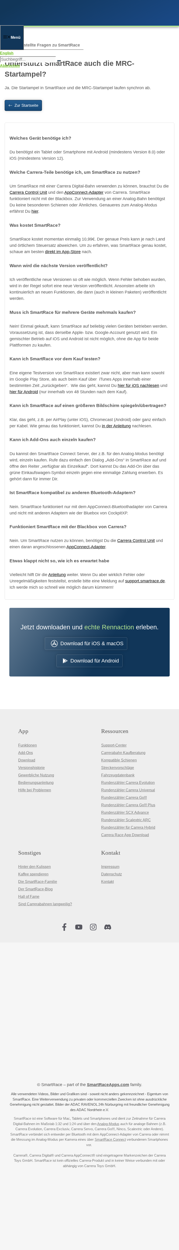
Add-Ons (25, 753)
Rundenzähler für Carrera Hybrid (128, 827)
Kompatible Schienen (119, 760)
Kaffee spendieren (33, 874)
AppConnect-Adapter (83, 192)
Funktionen (27, 745)
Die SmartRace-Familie (37, 882)
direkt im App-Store (63, 251)
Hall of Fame (28, 897)
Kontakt (107, 882)
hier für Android (24, 392)
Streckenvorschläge (117, 768)
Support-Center (114, 745)
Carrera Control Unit (28, 192)
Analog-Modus (108, 1124)
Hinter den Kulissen (34, 867)
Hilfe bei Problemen (34, 790)
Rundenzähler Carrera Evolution (128, 783)
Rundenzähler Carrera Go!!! (124, 798)
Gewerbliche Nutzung (36, 775)
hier (34, 211)
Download (26, 760)
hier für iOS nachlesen (138, 385)
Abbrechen (10, 66)
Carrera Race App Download (125, 835)
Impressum (110, 867)
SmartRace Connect (110, 1139)
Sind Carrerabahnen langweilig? (45, 904)
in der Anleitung (116, 426)
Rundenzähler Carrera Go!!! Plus (128, 805)
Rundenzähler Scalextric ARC (126, 820)
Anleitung (57, 574)
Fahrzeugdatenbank (117, 775)
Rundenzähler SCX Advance (125, 812)
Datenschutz (111, 874)
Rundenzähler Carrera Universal (128, 790)
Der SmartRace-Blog (35, 889)
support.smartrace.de (145, 581)
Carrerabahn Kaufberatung (123, 753)
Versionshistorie (31, 768)
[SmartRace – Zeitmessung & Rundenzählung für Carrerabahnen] (63, 22)
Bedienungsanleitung (36, 783)
